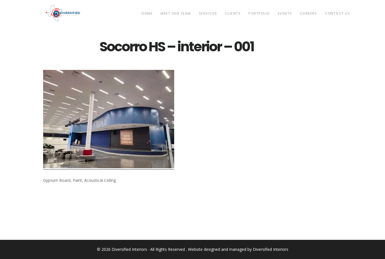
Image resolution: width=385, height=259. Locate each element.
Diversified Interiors (63, 13)
